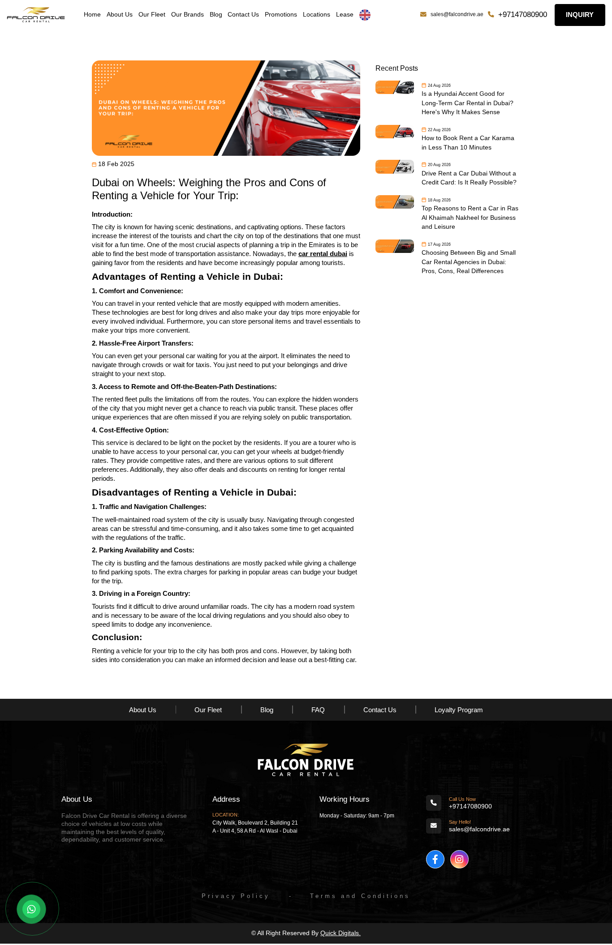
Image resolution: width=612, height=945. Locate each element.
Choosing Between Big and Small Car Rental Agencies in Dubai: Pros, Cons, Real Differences (469, 261)
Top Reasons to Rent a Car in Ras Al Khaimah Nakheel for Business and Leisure (470, 217)
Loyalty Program (459, 710)
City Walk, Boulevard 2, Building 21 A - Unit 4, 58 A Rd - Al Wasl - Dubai (255, 827)
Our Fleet (151, 14)
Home (92, 14)
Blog (216, 14)
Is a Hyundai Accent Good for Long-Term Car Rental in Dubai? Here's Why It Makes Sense (467, 102)
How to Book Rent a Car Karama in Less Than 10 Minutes (468, 142)
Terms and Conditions (360, 896)
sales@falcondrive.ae (457, 14)
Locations (316, 14)
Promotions (281, 14)
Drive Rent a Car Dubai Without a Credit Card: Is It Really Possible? (469, 178)
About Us (120, 14)
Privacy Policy (236, 896)
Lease (344, 14)
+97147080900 (522, 14)
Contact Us (243, 14)
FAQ (318, 710)
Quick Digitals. (340, 933)
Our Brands (187, 14)
